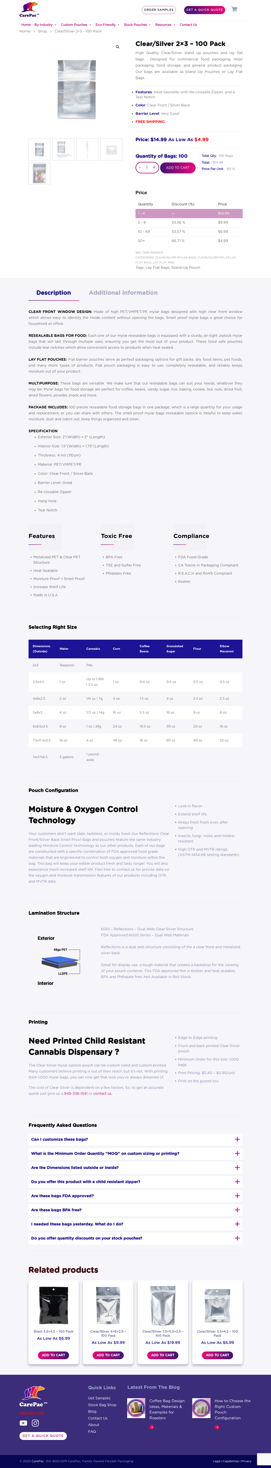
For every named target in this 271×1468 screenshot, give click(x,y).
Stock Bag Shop (102, 1405)
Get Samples (99, 1398)
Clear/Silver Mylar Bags (176, 257)
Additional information (123, 293)
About (93, 1425)
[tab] (53, 293)
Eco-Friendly (106, 24)
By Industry (44, 24)
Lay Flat (160, 262)
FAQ (92, 1432)
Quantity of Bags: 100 (162, 156)
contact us (102, 1094)
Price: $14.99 (151, 139)
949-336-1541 (75, 1094)
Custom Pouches (74, 24)
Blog (92, 1412)
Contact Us (188, 24)
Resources (163, 24)
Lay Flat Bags (157, 268)
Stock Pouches (135, 24)
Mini (171, 262)
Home (26, 24)
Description (53, 293)
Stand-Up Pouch (185, 268)
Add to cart (178, 167)
